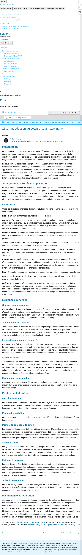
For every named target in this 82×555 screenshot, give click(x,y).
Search (6, 118)
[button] (7, 81)
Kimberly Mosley (15, 139)
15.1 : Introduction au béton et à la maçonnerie (29, 522)
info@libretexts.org (48, 552)
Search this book (5, 36)
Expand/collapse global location (79, 121)
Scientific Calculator (11, 66)
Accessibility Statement (10, 552)
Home (12, 122)
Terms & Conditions (70, 550)
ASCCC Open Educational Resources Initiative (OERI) (47, 141)
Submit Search (6, 43)
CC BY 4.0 (62, 522)
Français (25, 122)
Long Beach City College (18, 141)
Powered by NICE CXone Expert (32, 543)
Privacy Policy (58, 550)
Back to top (6, 533)
